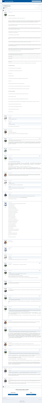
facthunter (5, 240)
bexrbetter (5, 180)
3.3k (5, 17)
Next (5, 10)
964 (5, 185)
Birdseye (5, 202)
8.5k (5, 286)
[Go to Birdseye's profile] (5, 204)
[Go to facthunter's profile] (5, 175)
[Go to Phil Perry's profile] (3, 8)
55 (5, 207)
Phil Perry (6, 7)
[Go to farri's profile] (5, 195)
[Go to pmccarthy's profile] (5, 150)
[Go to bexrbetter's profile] (5, 118)
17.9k (5, 245)
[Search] (41, 1)
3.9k (5, 153)
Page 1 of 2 (9, 10)
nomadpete (5, 281)
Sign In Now (31, 394)
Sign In (1, 0)
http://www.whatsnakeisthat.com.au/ (24, 197)
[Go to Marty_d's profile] (5, 371)
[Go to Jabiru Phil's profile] (5, 132)
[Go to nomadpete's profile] (5, 283)
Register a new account (13, 394)
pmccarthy (5, 148)
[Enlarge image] (8, 13)
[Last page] (6, 10)
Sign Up (1, 1)
